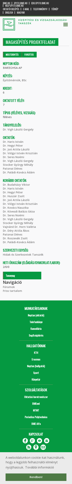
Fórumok (9, 287)
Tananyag (10, 275)
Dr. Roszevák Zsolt (15, 238)
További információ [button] (39, 467)
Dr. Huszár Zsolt (14, 196)
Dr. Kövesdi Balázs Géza (19, 211)
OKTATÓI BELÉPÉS (11, 9)
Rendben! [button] (36, 477)
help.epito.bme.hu (14, 5)
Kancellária (36, 328)
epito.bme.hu (20, 3)
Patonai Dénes (12, 168)
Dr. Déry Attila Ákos (16, 230)
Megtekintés (12, 54)
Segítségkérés (36, 335)
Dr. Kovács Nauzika (16, 207)
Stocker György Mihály (18, 165)
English (9, 12)
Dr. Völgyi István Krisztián (20, 153)
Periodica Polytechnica (36, 417)
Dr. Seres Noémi (13, 157)
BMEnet (36, 403)
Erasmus (36, 359)
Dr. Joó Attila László (16, 149)
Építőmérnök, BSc (14, 80)
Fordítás (29, 54)
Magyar (21, 12)
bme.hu (6, 3)
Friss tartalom (12, 291)
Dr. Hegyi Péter (13, 145)
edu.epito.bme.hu (40, 3)
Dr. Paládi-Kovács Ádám (19, 172)
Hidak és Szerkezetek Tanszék (23, 254)
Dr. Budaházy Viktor (16, 184)
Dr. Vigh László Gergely (18, 129)
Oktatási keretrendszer (36, 397)
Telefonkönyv (40, 9)
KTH (36, 352)
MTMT (36, 410)
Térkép (54, 9)
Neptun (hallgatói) (36, 366)
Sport (36, 373)
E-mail (26, 9)
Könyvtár (36, 379)
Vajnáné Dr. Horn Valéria (19, 227)
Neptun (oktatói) (36, 315)
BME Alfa (36, 424)
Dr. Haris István (13, 142)
